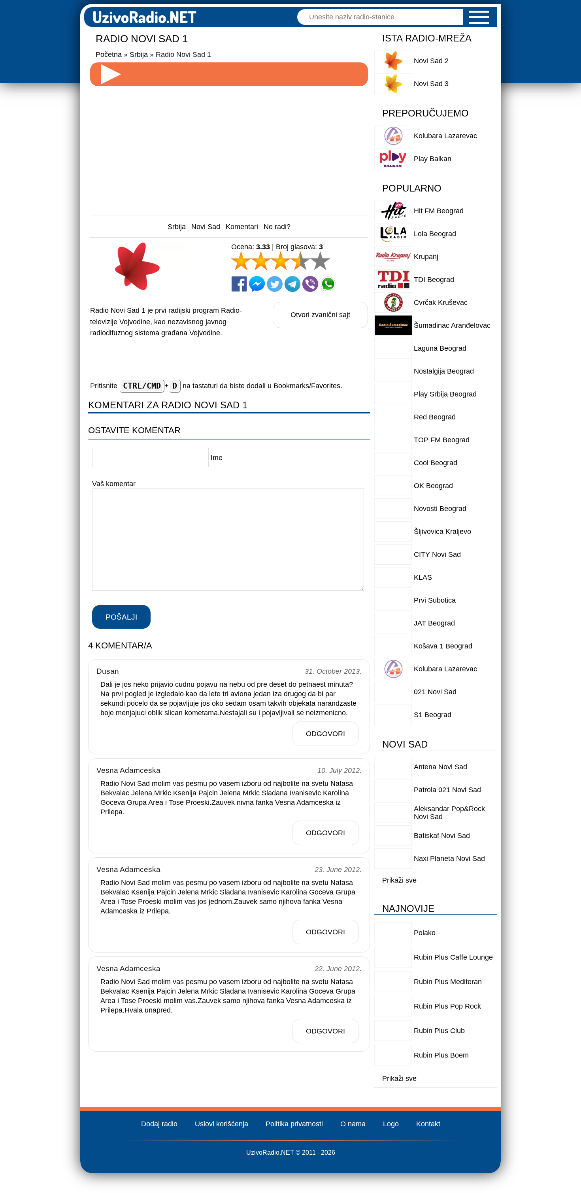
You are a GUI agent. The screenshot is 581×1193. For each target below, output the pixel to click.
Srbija (177, 227)
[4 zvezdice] (300, 261)
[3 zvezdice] (280, 261)
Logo (391, 1124)
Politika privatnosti (294, 1124)
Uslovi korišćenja (221, 1124)
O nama (353, 1124)
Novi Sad (205, 227)
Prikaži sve (399, 880)
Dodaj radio (159, 1124)
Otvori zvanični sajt (320, 315)
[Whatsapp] (328, 284)
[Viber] (310, 284)
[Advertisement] (229, 147)
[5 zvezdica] (320, 261)
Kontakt (428, 1124)
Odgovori (325, 734)
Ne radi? (277, 227)
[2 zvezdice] (261, 261)
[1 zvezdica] (241, 261)
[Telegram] (292, 284)
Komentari (242, 227)
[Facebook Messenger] (257, 284)
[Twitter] (275, 284)
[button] (479, 17)
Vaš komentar (114, 484)
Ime (217, 458)
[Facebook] (239, 284)
